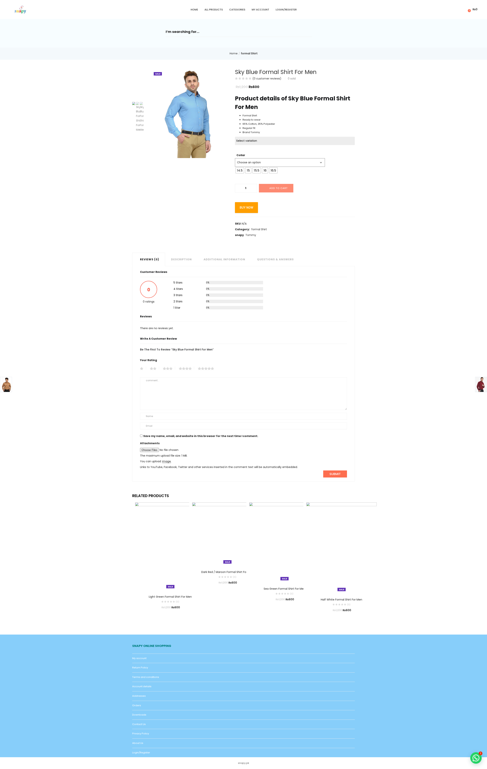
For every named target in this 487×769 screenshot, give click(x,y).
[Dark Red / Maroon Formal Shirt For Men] (227, 533)
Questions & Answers (275, 259)
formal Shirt (249, 53)
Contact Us (139, 724)
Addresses (139, 696)
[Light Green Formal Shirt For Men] (170, 546)
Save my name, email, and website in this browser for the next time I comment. (200, 436)
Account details (141, 686)
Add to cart (278, 188)
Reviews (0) (149, 259)
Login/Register (286, 9)
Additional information (224, 259)
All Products (214, 9)
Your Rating (148, 360)
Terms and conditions (145, 677)
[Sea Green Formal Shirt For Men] (284, 542)
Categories (237, 9)
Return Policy (140, 667)
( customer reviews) (266, 78)
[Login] (462, 9)
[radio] (240, 170)
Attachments (150, 443)
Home (194, 9)
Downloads (139, 715)
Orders (136, 705)
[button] (472, 9)
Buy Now (246, 207)
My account (260, 9)
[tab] (148, 259)
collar (240, 155)
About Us (137, 743)
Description (181, 259)
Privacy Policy (140, 733)
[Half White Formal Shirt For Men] (341, 547)
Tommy (250, 235)
